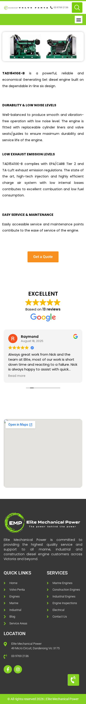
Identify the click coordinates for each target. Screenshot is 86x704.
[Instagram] (18, 669)
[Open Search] (77, 7)
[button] (78, 19)
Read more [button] (16, 376)
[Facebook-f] (8, 669)
